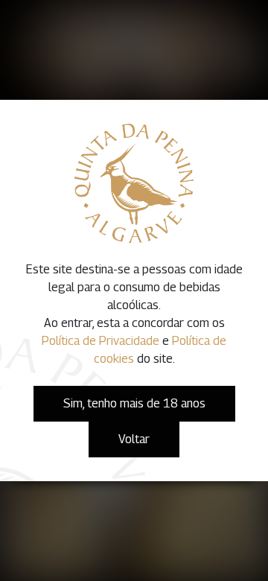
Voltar (134, 439)
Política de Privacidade (100, 341)
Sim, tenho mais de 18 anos (134, 403)
